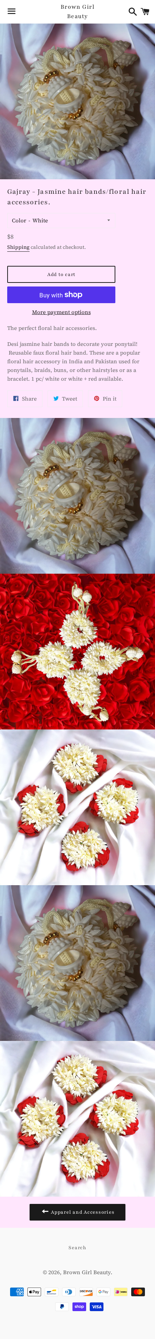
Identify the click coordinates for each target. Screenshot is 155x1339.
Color (19, 220)
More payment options (61, 312)
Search (77, 1247)
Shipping (18, 247)
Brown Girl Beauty (77, 11)
